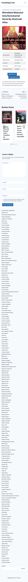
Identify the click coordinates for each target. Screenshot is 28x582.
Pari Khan (4, 429)
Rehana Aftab (5, 439)
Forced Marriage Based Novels (10, 291)
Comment (6, 163)
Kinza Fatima (5, 348)
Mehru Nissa (5, 381)
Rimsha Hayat (5, 448)
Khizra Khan (5, 343)
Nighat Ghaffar (6, 420)
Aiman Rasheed (6, 217)
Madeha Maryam (6, 354)
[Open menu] (25, 3)
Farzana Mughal (6, 285)
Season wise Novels (7, 493)
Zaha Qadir (5, 554)
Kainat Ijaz (4, 341)
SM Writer (4, 512)
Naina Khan (5, 406)
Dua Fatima (5, 266)
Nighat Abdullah (6, 418)
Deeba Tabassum (6, 264)
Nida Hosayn (5, 416)
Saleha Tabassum (6, 475)
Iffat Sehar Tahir (6, 325)
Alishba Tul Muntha (7, 219)
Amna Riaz (4, 223)
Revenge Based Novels (8, 441)
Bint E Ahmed (5, 250)
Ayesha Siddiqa (6, 244)
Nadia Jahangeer (6, 400)
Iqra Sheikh (5, 333)
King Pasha (5, 346)
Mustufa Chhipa (6, 391)
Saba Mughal (5, 460)
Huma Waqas (5, 316)
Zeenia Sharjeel (6, 562)
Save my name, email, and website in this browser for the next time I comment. (14, 200)
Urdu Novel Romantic (15, 9)
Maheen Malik (5, 364)
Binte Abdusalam (6, 258)
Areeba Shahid (6, 231)
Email (5, 189)
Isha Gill (4, 335)
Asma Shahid (5, 237)
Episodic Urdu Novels (7, 273)
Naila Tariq (4, 404)
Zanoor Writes (5, 558)
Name (5, 182)
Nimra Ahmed (5, 423)
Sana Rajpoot (5, 481)
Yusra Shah (5, 552)
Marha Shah (5, 373)
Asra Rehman (5, 239)
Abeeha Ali (5, 212)
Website (5, 195)
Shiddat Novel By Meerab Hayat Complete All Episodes (6, 133)
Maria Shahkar (6, 375)
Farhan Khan (5, 277)
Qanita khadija (6, 431)
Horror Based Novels (7, 312)
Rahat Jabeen (5, 435)
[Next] (24, 127)
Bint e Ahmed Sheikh (7, 252)
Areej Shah (5, 233)
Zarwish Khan (5, 560)
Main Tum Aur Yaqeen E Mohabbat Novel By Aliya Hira (7, 95)
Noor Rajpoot (5, 427)
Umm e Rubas (5, 535)
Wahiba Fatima (6, 545)
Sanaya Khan (5, 483)
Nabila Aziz (5, 398)
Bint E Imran (5, 254)
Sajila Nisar (5, 473)
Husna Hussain (6, 321)
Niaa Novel (5, 412)
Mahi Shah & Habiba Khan (9, 366)
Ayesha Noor (5, 241)
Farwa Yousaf (5, 283)
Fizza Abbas (5, 289)
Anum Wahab (5, 229)
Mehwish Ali (5, 383)
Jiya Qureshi (5, 339)
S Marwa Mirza (6, 456)
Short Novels (5, 508)
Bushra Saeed (5, 262)
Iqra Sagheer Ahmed (7, 331)
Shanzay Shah (5, 504)
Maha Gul (4, 356)
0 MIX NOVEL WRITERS (8, 210)
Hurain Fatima (5, 319)
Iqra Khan (4, 327)
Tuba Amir (4, 531)
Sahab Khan (5, 466)
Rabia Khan (5, 433)
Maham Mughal (6, 360)
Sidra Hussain (5, 510)
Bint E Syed (5, 256)
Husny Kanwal (5, 323)
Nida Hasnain (5, 414)
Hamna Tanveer (6, 302)
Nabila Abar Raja (6, 396)
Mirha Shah (5, 385)
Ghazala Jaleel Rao (7, 296)
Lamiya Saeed (5, 352)
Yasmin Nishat (5, 550)
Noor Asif (4, 425)
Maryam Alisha (6, 377)
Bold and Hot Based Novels (9, 260)
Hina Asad (4, 308)
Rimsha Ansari (5, 445)
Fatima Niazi (5, 287)
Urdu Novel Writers (7, 541)
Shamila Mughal (6, 502)
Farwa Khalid (5, 281)
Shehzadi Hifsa (6, 9)
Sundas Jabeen (6, 518)
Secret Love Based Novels (9, 498)
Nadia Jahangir (6, 402)
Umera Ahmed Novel (7, 533)
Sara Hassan (5, 487)
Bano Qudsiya (5, 246)
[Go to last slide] (4, 127)
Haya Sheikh (5, 306)
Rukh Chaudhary (6, 452)
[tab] (11, 144)
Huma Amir (5, 314)
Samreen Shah (6, 477)
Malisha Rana (5, 371)
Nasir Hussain (5, 408)
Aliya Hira (4, 221)
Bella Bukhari (5, 248)
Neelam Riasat (6, 410)
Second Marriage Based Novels (10, 495)
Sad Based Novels (7, 462)
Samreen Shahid (6, 479)
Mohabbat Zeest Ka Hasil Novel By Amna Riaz (20, 95)
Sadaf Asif (5, 464)
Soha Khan (5, 514)
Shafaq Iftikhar (6, 500)
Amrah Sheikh (5, 225)
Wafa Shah (5, 543)
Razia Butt (4, 437)
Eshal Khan (5, 275)
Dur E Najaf (5, 268)
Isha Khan (4, 337)
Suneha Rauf (5, 520)
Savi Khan (4, 491)
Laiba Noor (5, 350)
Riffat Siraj (4, 443)
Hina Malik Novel (6, 310)
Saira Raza (4, 468)
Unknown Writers (6, 537)
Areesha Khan (5, 235)
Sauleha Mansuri (6, 489)
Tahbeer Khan (5, 522)
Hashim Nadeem (6, 304)
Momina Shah (5, 389)
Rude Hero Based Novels (8, 450)
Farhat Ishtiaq (5, 279)
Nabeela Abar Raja (7, 393)
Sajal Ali (4, 470)
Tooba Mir (4, 529)
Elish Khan (4, 271)
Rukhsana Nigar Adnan (8, 454)
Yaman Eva (5, 547)
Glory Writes (5, 298)
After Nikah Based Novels (9, 214)
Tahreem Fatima (6, 525)
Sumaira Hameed (6, 516)
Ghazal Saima (5, 294)
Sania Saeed (5, 485)
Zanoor (4, 556)
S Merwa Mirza (6, 458)
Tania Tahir (5, 527)
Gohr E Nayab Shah (7, 300)
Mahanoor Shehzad (7, 362)
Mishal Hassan (6, 387)
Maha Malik (5, 358)
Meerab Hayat (5, 379)
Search (3, 566)
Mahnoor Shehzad (7, 368)
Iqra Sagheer (5, 329)
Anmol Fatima (5, 227)
